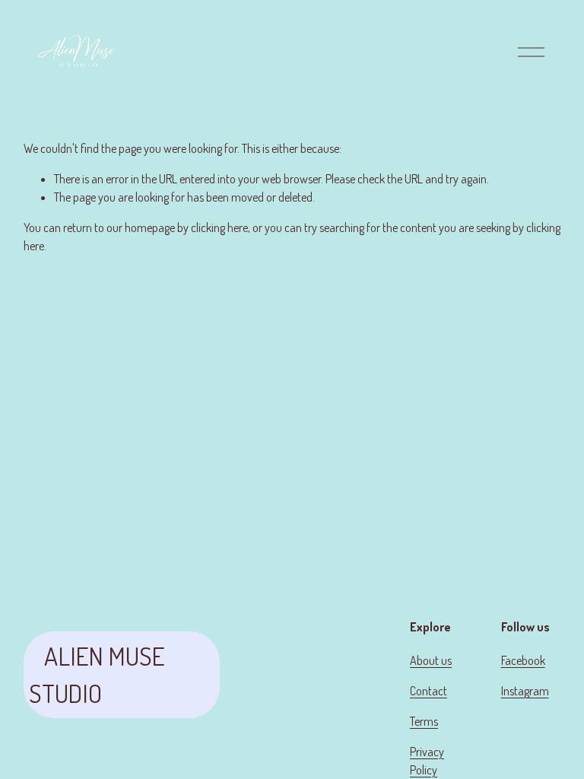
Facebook (523, 660)
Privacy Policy (427, 760)
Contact (428, 690)
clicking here (219, 227)
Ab (416, 660)
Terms (424, 721)
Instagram (525, 690)
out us (437, 660)
